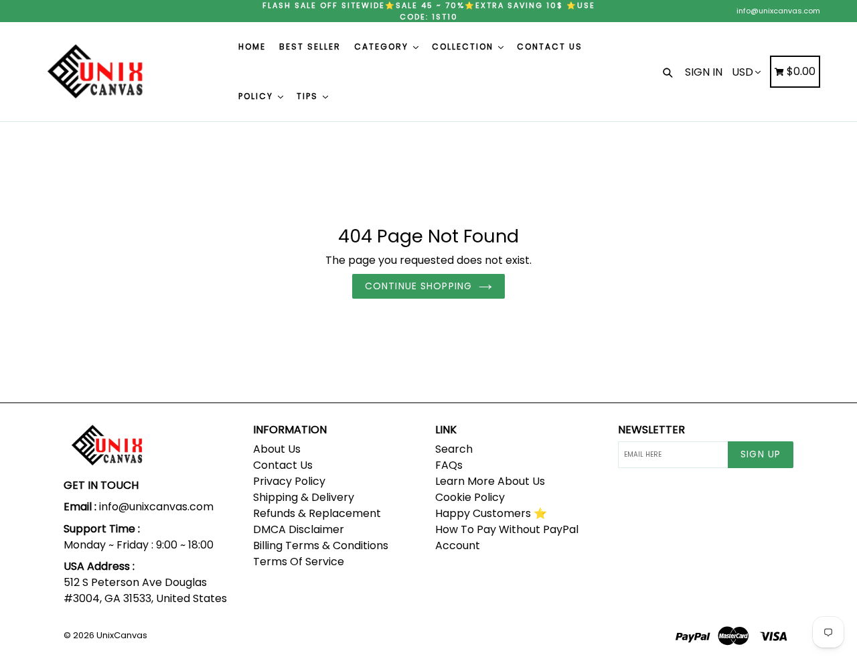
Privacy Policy (289, 481)
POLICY (257, 96)
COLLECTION (464, 46)
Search (454, 449)
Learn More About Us (490, 481)
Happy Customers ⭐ (491, 513)
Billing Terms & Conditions (320, 545)
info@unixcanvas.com (778, 10)
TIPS (309, 96)
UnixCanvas (121, 635)
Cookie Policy (470, 497)
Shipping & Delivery (303, 497)
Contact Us (283, 465)
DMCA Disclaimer (298, 529)
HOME (252, 46)
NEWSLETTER (651, 429)
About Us (277, 449)
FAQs (449, 465)
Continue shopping (418, 286)
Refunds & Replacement (317, 513)
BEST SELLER (310, 46)
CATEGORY (383, 46)
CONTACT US (549, 46)
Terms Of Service (298, 561)
